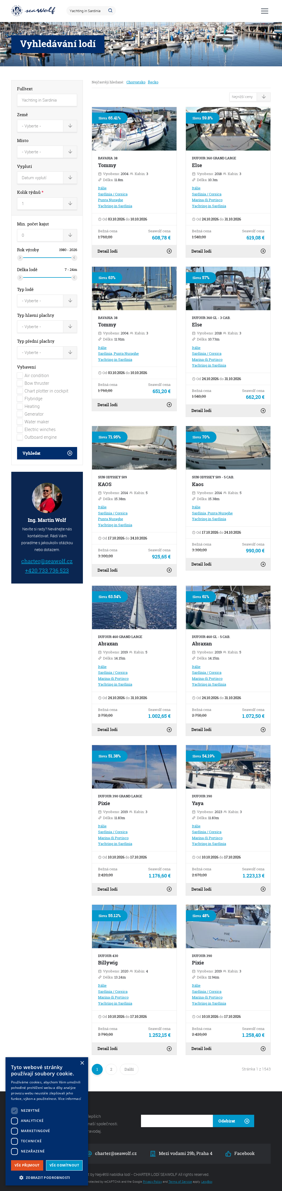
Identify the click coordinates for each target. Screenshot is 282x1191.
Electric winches (40, 429)
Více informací (69, 1098)
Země (22, 115)
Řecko (153, 82)
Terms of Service (180, 1181)
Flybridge (33, 399)
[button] (47, 1177)
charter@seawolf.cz (47, 561)
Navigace (265, 11)
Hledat (111, 10)
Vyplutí (24, 166)
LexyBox (206, 1181)
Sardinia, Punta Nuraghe (118, 353)
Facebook (243, 1153)
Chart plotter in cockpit (46, 391)
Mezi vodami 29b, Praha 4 (185, 1153)
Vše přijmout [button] (27, 1165)
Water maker (37, 422)
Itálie (102, 188)
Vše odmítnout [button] (64, 1165)
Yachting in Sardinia (115, 205)
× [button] (82, 1063)
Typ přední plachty (36, 341)
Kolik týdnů (30, 192)
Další (129, 1069)
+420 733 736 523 (47, 570)
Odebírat (226, 1121)
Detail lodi (107, 251)
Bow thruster (37, 383)
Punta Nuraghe (110, 199)
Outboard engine (41, 437)
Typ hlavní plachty (35, 315)
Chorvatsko (135, 82)
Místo (22, 140)
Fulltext (25, 89)
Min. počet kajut (33, 224)
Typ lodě (25, 289)
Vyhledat (31, 453)
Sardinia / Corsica (113, 194)
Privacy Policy (152, 1181)
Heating (32, 406)
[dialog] (47, 1121)
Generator (34, 414)
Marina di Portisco (207, 199)
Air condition (37, 375)
